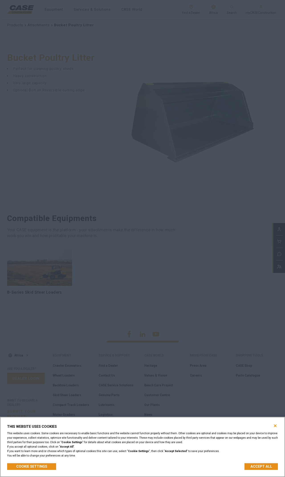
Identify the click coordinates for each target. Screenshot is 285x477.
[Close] (275, 425)
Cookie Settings (31, 466)
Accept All (261, 466)
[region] (142, 447)
